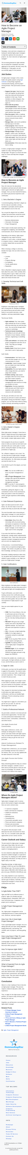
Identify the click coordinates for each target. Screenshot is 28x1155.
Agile (5, 1030)
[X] (6, 38)
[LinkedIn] (10, 38)
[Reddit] (14, 38)
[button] (20, 3)
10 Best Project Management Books (15, 1025)
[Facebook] (2, 38)
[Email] (17, 38)
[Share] (2, 42)
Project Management (13, 1030)
